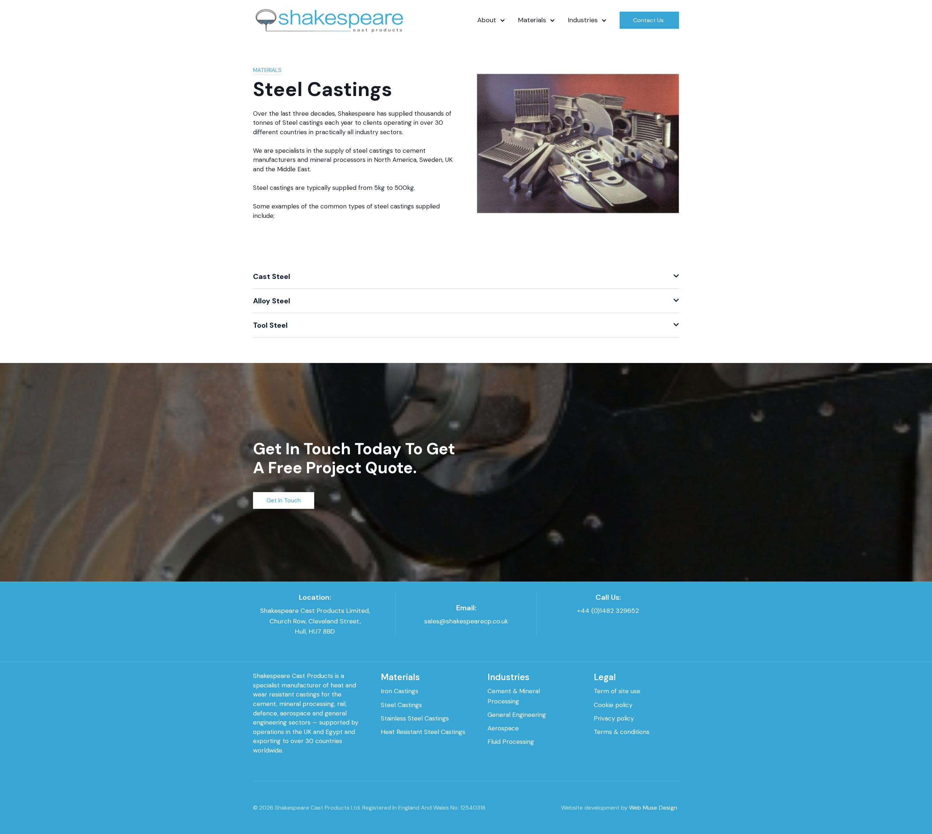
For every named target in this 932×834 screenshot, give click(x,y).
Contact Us (648, 20)
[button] (486, 20)
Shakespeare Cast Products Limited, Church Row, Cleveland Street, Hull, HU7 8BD (315, 621)
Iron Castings (399, 691)
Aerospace (503, 728)
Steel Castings (401, 705)
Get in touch (283, 500)
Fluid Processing (510, 742)
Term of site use (617, 691)
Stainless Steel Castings (415, 718)
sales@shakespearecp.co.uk (466, 621)
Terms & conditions (621, 732)
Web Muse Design (653, 807)
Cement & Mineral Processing (513, 696)
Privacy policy (614, 718)
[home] (332, 20)
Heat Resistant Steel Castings (423, 732)
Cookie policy (613, 705)
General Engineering (516, 715)
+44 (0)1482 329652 (608, 610)
